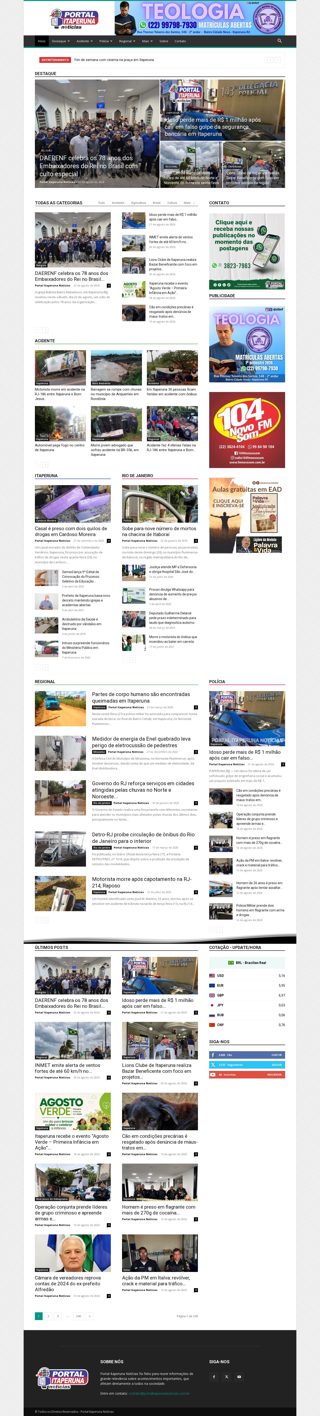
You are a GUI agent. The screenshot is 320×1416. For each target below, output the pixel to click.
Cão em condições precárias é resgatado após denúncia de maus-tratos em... (171, 311)
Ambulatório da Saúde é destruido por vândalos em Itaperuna (81, 624)
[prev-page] (38, 330)
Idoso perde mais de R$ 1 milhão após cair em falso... (245, 755)
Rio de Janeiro (137, 475)
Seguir (277, 1064)
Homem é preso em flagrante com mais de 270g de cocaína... (158, 1210)
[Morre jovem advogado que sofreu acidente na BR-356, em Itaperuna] (116, 423)
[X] (226, 1377)
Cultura (172, 203)
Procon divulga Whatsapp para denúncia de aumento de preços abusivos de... (173, 594)
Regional (125, 41)
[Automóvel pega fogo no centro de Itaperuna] (60, 423)
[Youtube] (239, 1377)
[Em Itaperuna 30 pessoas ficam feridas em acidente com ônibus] (172, 367)
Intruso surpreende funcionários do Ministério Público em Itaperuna (85, 647)
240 (78, 1316)
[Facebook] (214, 1377)
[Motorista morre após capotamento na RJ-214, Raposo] (60, 893)
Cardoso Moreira (46, 520)
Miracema (99, 752)
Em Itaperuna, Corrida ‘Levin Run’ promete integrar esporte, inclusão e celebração (137, 60)
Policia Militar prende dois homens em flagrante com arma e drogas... (260, 910)
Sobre (164, 41)
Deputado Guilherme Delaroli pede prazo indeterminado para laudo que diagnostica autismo (172, 617)
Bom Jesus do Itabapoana (51, 1199)
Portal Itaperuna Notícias (57, 182)
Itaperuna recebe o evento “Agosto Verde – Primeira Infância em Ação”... (168, 288)
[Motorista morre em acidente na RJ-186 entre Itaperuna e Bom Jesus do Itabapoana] (60, 367)
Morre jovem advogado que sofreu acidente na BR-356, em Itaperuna (115, 450)
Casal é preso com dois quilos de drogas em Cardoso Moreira (71, 531)
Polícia (104, 41)
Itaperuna (172, 113)
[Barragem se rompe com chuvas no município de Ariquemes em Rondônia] (116, 367)
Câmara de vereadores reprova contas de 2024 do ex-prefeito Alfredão (68, 1283)
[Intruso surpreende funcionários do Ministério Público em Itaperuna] (46, 649)
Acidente (83, 41)
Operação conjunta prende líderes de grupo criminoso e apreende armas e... (257, 819)
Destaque (59, 41)
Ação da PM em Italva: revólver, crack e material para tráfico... (156, 1281)
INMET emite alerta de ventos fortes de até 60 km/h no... (67, 1068)
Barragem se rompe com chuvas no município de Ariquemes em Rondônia (116, 394)
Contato (180, 41)
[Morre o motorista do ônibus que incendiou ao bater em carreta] (133, 643)
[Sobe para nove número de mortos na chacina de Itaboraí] (160, 504)
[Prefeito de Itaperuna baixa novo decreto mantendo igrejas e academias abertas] (46, 601)
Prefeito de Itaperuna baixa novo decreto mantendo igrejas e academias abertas (86, 600)
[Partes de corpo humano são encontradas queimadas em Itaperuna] (60, 708)
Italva (126, 1269)
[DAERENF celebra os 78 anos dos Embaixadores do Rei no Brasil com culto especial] (97, 134)
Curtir (277, 1055)
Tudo (101, 203)
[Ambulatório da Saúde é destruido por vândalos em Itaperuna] (46, 625)
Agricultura (138, 203)
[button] (279, 41)
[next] (278, 60)
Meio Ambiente (101, 383)
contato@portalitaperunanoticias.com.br (159, 1393)
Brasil (156, 203)
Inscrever (274, 1074)
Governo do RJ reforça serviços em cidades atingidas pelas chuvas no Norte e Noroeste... (143, 789)
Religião (46, 150)
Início (41, 41)
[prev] (270, 60)
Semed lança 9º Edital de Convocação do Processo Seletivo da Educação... (80, 576)
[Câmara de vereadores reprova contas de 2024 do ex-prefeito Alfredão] (73, 1253)
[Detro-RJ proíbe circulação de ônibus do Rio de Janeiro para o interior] (60, 849)
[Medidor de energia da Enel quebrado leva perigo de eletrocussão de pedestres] (60, 753)
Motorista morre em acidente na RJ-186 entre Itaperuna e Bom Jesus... (60, 394)
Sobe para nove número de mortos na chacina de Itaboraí (159, 531)
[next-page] (45, 330)
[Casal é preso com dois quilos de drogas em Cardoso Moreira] (73, 504)
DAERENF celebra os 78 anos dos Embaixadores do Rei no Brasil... (71, 276)
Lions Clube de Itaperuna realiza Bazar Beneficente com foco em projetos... (173, 264)
